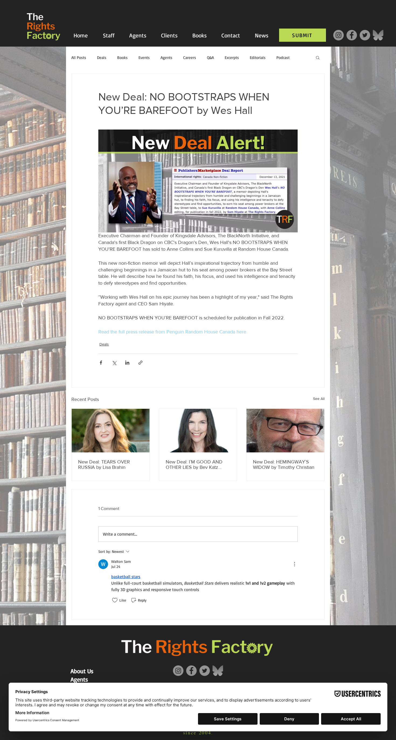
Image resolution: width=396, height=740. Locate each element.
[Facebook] (351, 35)
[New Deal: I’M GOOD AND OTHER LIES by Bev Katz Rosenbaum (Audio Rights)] (198, 430)
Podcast (283, 57)
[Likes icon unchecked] (114, 600)
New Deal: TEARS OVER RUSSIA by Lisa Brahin (104, 464)
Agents (166, 57)
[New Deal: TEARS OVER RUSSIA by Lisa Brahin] (111, 430)
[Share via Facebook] (100, 362)
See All (319, 398)
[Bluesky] (378, 35)
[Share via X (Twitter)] (114, 362)
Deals (101, 57)
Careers (189, 57)
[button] (317, 57)
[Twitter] (365, 35)
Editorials (258, 57)
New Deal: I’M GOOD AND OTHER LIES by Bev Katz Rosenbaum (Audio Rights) (194, 464)
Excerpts (232, 57)
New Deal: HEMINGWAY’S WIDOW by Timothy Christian (283, 464)
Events (144, 57)
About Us (82, 671)
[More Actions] (294, 564)
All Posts (78, 57)
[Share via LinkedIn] (127, 362)
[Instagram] (338, 35)
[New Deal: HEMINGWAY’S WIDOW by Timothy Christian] (285, 430)
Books (122, 57)
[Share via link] (140, 362)
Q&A (210, 57)
